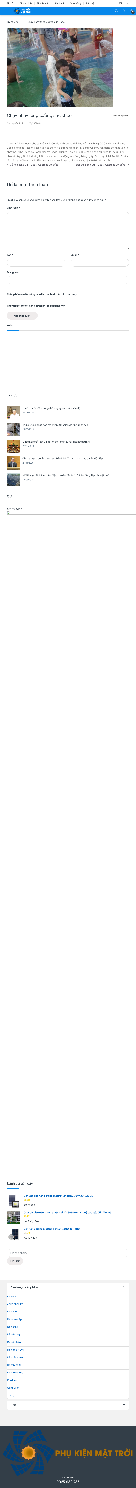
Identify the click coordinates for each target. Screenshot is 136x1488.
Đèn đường (13, 1334)
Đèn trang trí (14, 1364)
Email (75, 254)
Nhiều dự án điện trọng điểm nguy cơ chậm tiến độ (51, 408)
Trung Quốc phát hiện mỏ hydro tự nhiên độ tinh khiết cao (55, 424)
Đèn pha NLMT (15, 1349)
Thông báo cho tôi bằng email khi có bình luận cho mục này (42, 294)
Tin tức (10, 3)
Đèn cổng (12, 1326)
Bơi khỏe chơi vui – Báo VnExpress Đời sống (102, 164)
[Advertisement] (68, 361)
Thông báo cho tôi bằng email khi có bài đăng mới (36, 305)
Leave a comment (121, 115)
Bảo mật (90, 3)
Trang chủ (12, 21)
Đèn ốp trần (14, 1342)
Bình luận (13, 207)
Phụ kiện (12, 1380)
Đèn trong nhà (15, 1372)
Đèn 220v (12, 1311)
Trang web (13, 272)
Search (116, 11)
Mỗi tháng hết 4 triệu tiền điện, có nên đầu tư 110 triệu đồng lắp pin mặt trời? (65, 475)
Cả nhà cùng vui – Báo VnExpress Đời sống (32, 164)
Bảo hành (60, 3)
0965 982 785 (68, 1482)
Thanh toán (43, 3)
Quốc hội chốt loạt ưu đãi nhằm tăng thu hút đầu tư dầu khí (56, 441)
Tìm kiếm (15, 1260)
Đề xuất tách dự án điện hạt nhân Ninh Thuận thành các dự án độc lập (62, 458)
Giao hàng (75, 3)
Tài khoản (124, 3)
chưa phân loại (15, 1303)
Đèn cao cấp (14, 1319)
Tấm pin (11, 1395)
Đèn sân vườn (15, 1357)
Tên (10, 254)
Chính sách (26, 3)
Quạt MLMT (14, 1387)
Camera (11, 1296)
